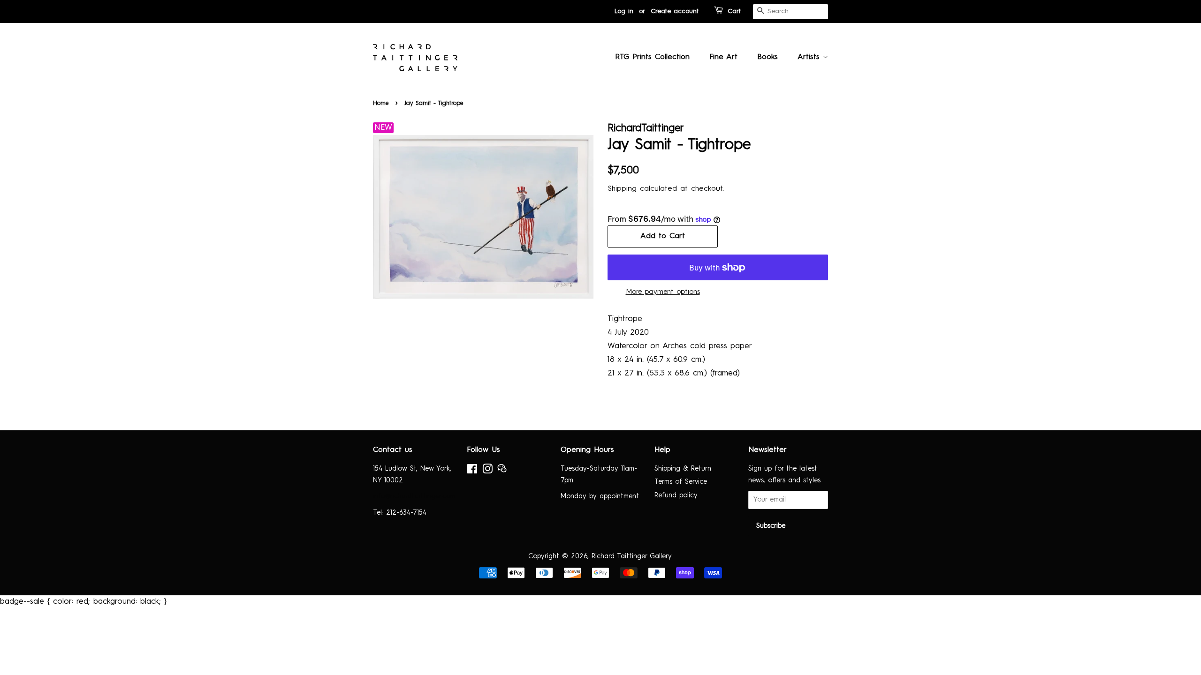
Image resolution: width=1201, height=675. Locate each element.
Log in (624, 11)
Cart (734, 11)
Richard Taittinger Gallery (631, 556)
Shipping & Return (682, 468)
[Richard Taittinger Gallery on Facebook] (472, 471)
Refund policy (676, 495)
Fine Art (723, 57)
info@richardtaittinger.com (414, 496)
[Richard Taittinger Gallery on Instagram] (487, 471)
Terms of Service (680, 482)
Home (380, 103)
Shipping (622, 189)
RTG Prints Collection (652, 57)
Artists (810, 57)
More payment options (663, 292)
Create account (675, 11)
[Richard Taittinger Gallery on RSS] (502, 471)
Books (767, 57)
